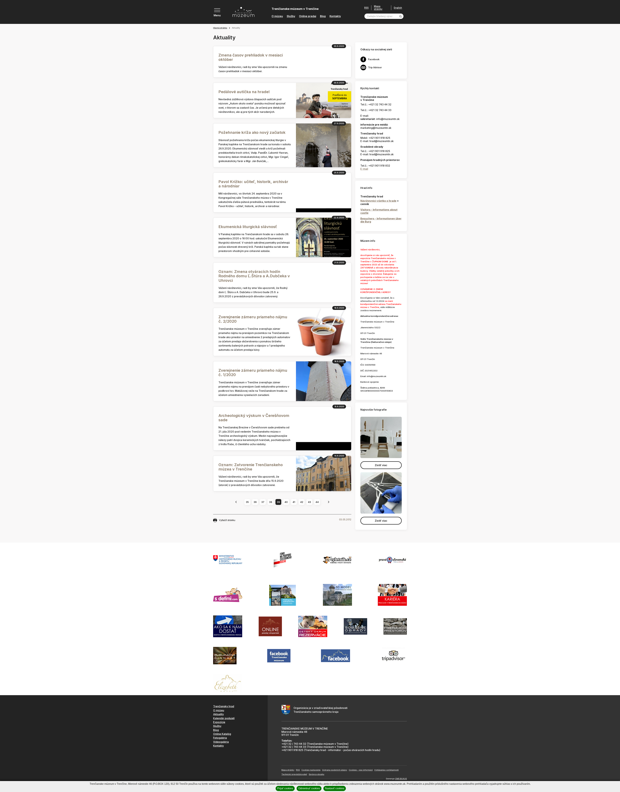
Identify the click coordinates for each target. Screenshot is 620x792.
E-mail (364, 168)
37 (262, 502)
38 (270, 502)
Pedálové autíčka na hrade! (244, 91)
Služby (291, 16)
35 (247, 502)
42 (301, 502)
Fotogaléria (220, 737)
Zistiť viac (381, 465)
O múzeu (277, 16)
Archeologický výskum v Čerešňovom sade (253, 417)
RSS (366, 7)
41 (294, 502)
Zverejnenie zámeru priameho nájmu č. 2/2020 (252, 319)
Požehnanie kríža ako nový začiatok (251, 132)
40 (286, 502)
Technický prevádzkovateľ (294, 774)
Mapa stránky (378, 7)
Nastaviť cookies (334, 788)
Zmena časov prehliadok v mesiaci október (250, 57)
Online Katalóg (222, 734)
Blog (323, 16)
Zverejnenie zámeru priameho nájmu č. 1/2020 (252, 372)
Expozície (219, 722)
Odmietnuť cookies (309, 788)
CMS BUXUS (401, 778)
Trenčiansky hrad (223, 706)
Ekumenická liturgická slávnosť (247, 226)
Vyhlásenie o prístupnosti (386, 770)
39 (278, 502)
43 (309, 502)
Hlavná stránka (220, 28)
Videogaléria (221, 741)
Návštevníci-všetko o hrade (378, 200)
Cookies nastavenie (310, 770)
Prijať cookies (285, 788)
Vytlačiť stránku (227, 520)
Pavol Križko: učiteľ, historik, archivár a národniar (253, 183)
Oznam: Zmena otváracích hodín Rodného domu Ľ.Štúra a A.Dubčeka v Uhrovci (254, 276)
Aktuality (218, 714)
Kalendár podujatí (224, 718)
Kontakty (335, 16)
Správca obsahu (316, 774)
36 (255, 502)
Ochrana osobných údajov (334, 770)
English (398, 7)
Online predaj (307, 16)
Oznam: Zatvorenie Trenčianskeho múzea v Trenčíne (250, 466)
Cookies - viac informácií (361, 770)
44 (317, 502)
